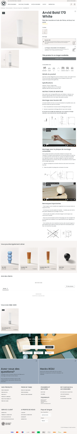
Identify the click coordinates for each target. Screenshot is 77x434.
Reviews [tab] (4, 288)
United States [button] (45, 415)
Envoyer (49, 347)
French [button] (43, 420)
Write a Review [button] (70, 286)
